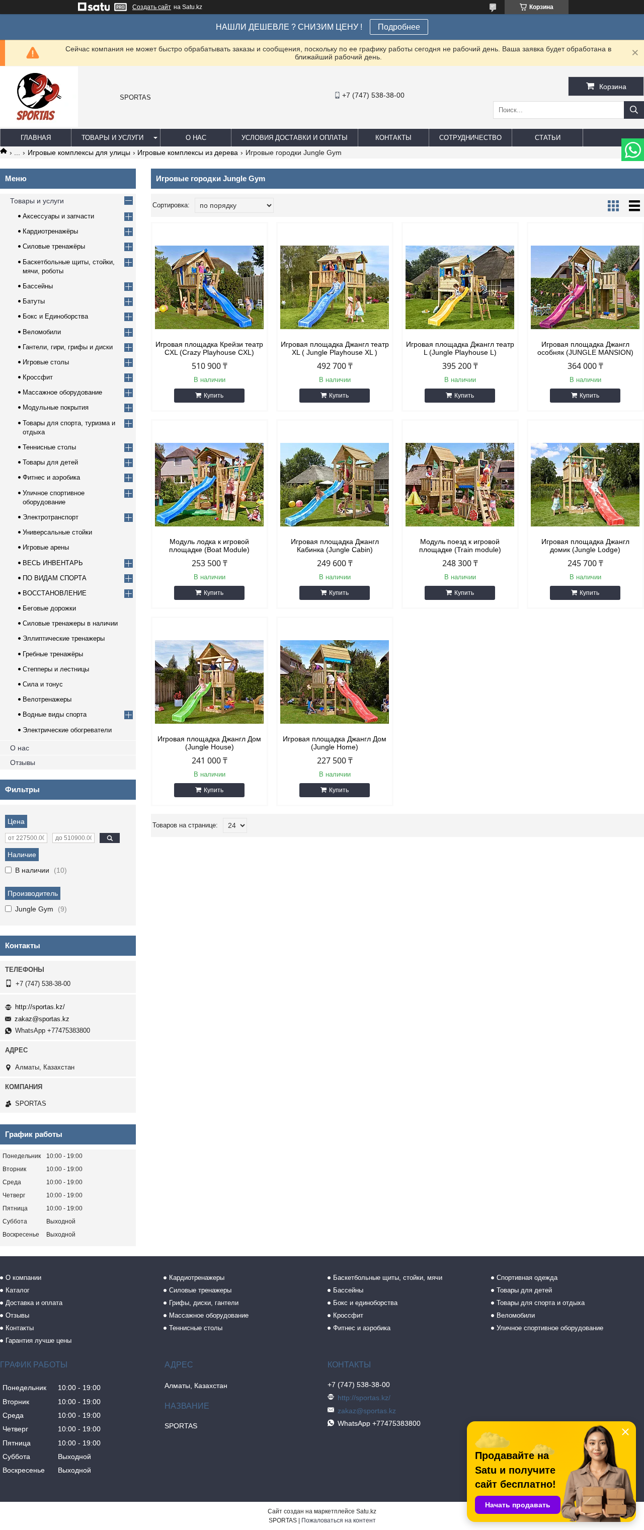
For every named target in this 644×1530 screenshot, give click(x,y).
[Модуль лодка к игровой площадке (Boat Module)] (209, 484)
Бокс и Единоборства (55, 316)
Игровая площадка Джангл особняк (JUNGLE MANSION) (585, 348)
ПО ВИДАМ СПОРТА (55, 578)
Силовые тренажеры (200, 1290)
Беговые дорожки (49, 608)
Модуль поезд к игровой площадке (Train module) (460, 546)
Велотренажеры (47, 699)
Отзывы (22, 762)
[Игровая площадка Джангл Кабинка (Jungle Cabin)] (334, 484)
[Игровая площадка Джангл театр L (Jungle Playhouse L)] (460, 287)
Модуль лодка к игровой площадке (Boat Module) (209, 546)
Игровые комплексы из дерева (187, 152)
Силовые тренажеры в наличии (70, 623)
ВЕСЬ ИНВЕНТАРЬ (53, 563)
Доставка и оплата (34, 1303)
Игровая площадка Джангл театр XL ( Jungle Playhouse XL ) (335, 348)
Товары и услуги (112, 137)
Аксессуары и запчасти (58, 216)
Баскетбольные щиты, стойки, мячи (387, 1277)
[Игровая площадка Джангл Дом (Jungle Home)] (334, 682)
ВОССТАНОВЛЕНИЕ (55, 593)
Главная (36, 137)
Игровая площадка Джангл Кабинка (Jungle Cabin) (335, 546)
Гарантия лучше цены (38, 1340)
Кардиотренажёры (50, 231)
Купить (213, 395)
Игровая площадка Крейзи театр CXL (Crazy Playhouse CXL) (209, 348)
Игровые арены (46, 547)
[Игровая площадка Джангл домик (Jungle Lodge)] (585, 484)
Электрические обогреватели (67, 730)
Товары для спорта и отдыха (541, 1303)
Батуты (34, 301)
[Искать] (634, 110)
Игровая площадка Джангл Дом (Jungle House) (209, 743)
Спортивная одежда (527, 1277)
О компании (23, 1277)
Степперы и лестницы (56, 669)
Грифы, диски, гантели (203, 1303)
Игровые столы (46, 362)
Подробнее (399, 27)
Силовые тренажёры (54, 246)
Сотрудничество (470, 137)
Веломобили (42, 332)
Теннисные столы (49, 447)
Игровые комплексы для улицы (79, 152)
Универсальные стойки (57, 532)
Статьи (547, 137)
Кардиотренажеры (196, 1277)
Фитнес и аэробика (51, 477)
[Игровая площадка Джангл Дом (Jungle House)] (209, 682)
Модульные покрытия (56, 407)
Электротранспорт (50, 517)
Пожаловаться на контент (338, 1520)
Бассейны (38, 286)
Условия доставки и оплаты (295, 137)
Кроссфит (38, 377)
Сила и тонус (43, 684)
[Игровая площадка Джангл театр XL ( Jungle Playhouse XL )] (334, 287)
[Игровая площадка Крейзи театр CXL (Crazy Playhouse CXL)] (209, 287)
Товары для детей (50, 462)
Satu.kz (366, 1511)
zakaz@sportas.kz (42, 1019)
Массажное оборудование (62, 392)
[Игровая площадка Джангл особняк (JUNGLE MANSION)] (585, 287)
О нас (196, 137)
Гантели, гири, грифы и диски (68, 347)
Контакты (393, 137)
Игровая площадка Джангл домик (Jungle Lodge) (585, 546)
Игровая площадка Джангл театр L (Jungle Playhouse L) (460, 348)
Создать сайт (151, 7)
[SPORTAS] (39, 124)
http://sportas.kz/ (40, 1007)
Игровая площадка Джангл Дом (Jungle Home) (334, 743)
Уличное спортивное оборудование (550, 1328)
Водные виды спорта (55, 714)
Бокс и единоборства (365, 1303)
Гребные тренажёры (53, 654)
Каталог (18, 1290)
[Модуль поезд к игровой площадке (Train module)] (460, 484)
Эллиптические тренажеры (64, 638)
